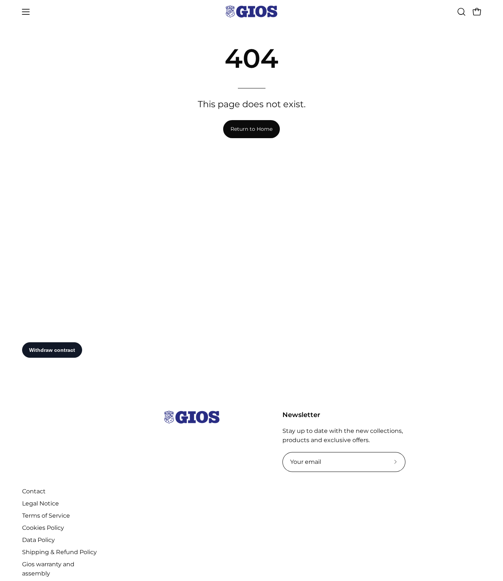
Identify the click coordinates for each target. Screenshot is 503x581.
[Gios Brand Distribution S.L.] (251, 12)
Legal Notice (40, 503)
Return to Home (251, 129)
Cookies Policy (43, 527)
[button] (461, 12)
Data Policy (38, 539)
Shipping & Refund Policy (59, 552)
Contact (34, 491)
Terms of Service (46, 515)
